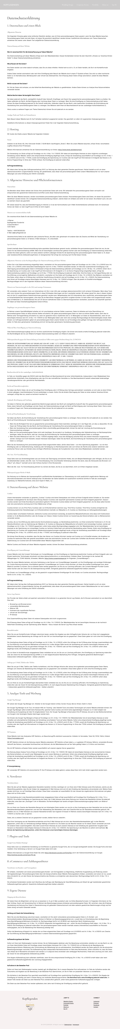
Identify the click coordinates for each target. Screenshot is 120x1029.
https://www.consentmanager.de (55, 558)
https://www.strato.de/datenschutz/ (70, 150)
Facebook (96, 1005)
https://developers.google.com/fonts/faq (58, 853)
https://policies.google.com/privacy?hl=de (21, 855)
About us (105, 5)
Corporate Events (83, 5)
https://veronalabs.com (15, 738)
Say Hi (114, 5)
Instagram (96, 1001)
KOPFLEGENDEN (11, 5)
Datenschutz (68, 1024)
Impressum (76, 1024)
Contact (96, 1007)
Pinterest (96, 1003)
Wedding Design (67, 5)
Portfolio (95, 5)
